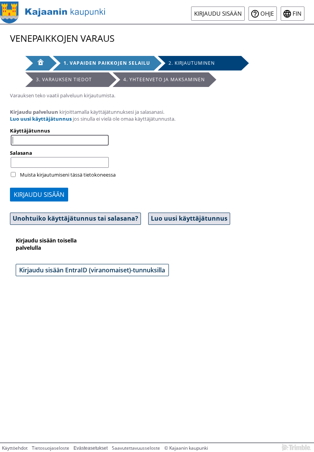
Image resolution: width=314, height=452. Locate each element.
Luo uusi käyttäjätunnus (41, 118)
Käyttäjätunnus (30, 130)
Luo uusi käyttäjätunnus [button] (189, 218)
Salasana (21, 152)
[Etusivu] (37, 63)
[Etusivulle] (52, 12)
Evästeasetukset (91, 448)
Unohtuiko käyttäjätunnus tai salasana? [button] (75, 218)
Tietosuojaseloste (50, 448)
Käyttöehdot (15, 448)
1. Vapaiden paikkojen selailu (107, 63)
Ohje (267, 14)
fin (297, 14)
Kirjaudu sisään (218, 14)
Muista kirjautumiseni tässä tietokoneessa (68, 174)
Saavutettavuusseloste (136, 448)
